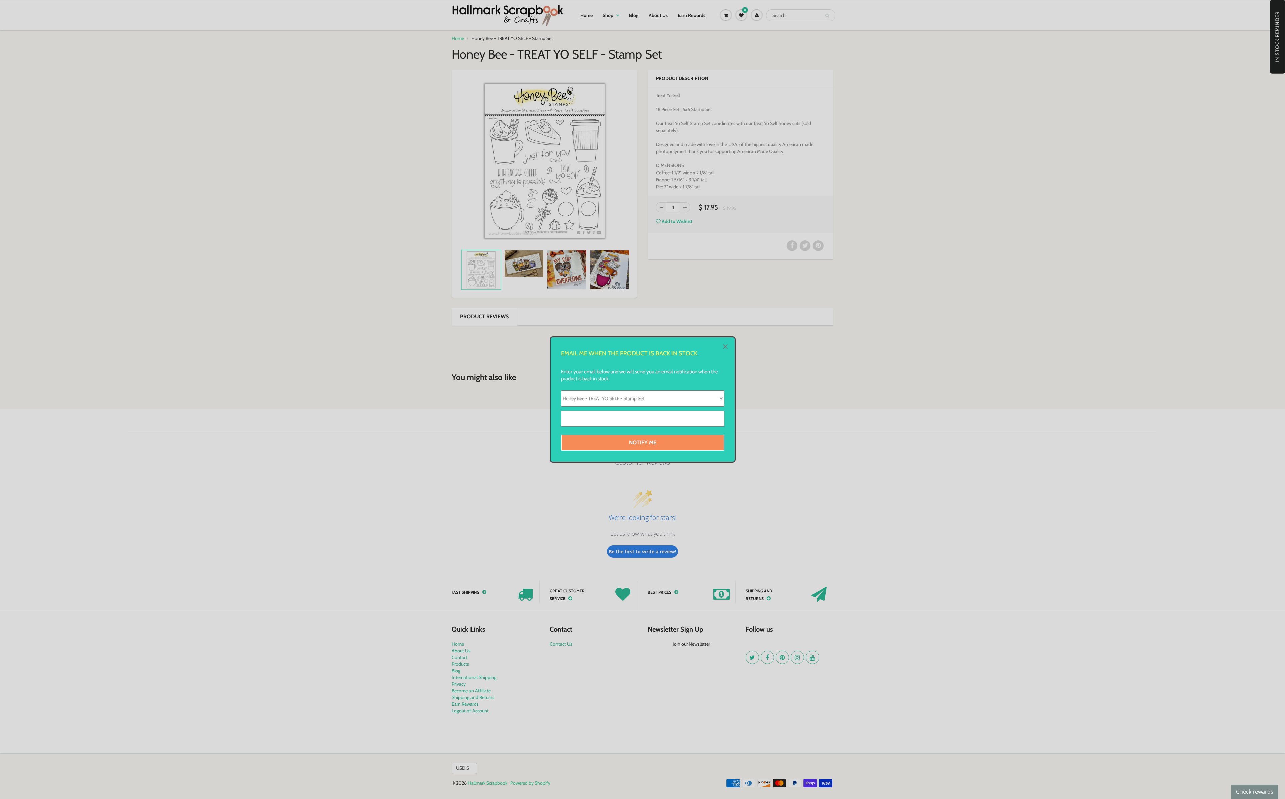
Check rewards (1254, 791)
